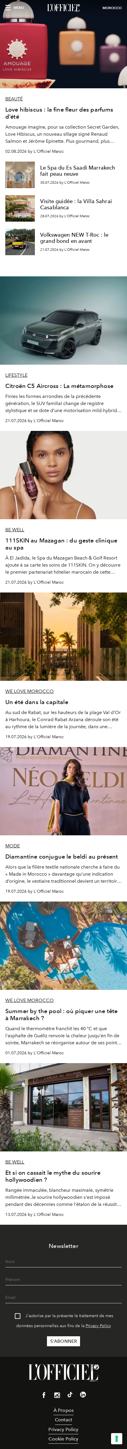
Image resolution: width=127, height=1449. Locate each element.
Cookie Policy (63, 1439)
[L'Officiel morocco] (63, 8)
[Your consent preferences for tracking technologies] (116, 1438)
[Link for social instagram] (57, 1396)
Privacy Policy (98, 1325)
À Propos (63, 1410)
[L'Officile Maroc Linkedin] (83, 1396)
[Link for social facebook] (44, 1396)
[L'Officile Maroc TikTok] (70, 1396)
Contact (63, 1420)
